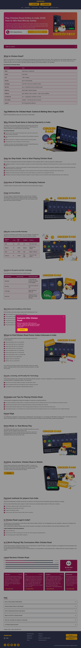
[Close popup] (64, 317)
